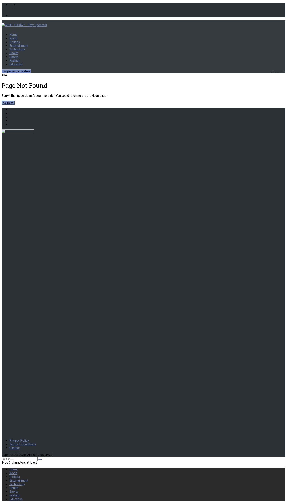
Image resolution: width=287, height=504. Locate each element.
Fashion (14, 60)
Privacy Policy (19, 440)
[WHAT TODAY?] (143, 25)
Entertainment (18, 46)
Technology (17, 49)
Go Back (8, 102)
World (13, 38)
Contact (14, 448)
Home (13, 34)
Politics (14, 42)
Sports (14, 57)
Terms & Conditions (22, 444)
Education (16, 64)
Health (13, 53)
